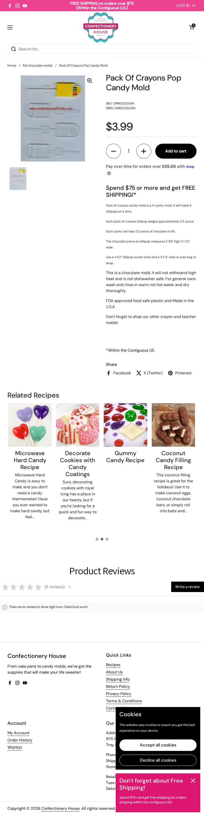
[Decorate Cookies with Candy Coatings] (77, 425)
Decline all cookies (158, 760)
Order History (19, 740)
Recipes (113, 664)
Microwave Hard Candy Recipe (30, 460)
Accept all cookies (158, 745)
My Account (18, 732)
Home (11, 65)
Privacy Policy (118, 693)
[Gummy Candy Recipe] (125, 425)
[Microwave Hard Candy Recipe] (29, 425)
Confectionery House (60, 808)
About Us (114, 672)
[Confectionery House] (100, 27)
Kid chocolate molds (37, 65)
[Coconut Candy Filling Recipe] (173, 425)
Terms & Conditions (124, 701)
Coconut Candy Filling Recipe (173, 460)
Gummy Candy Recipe (125, 456)
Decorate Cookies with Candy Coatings (77, 463)
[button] (192, 27)
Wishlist (14, 747)
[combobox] (102, 49)
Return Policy (118, 686)
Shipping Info (118, 679)
